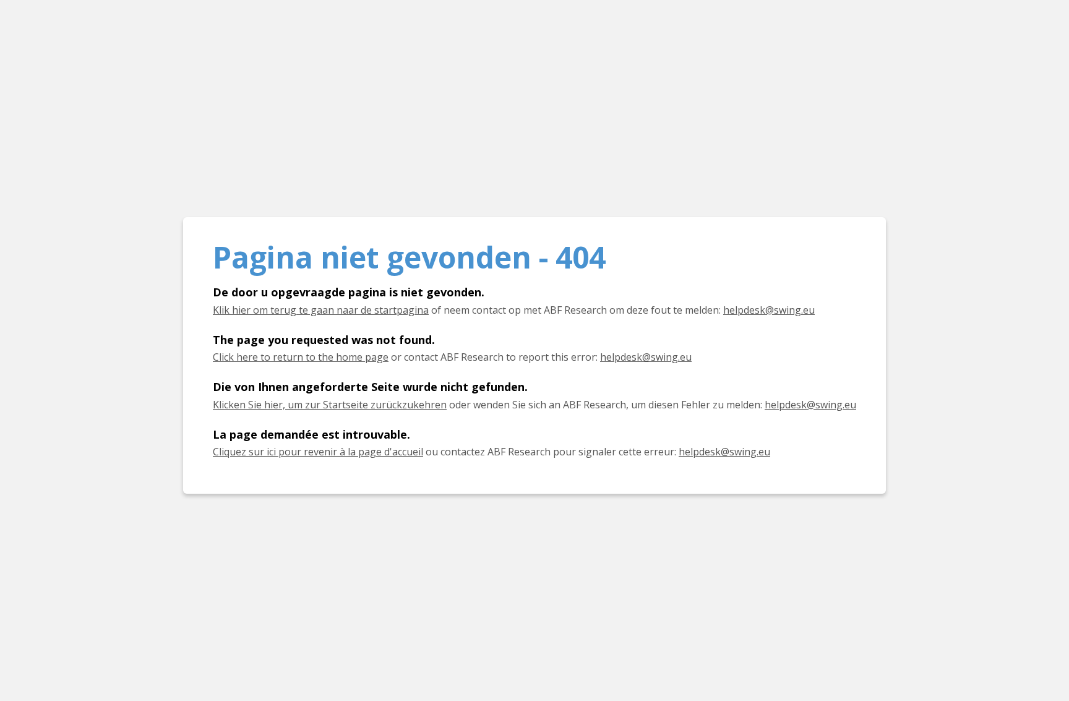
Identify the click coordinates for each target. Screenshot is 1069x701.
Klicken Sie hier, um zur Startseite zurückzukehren (330, 404)
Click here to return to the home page (301, 357)
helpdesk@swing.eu (769, 310)
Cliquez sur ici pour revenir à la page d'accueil (318, 451)
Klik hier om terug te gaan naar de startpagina (321, 310)
